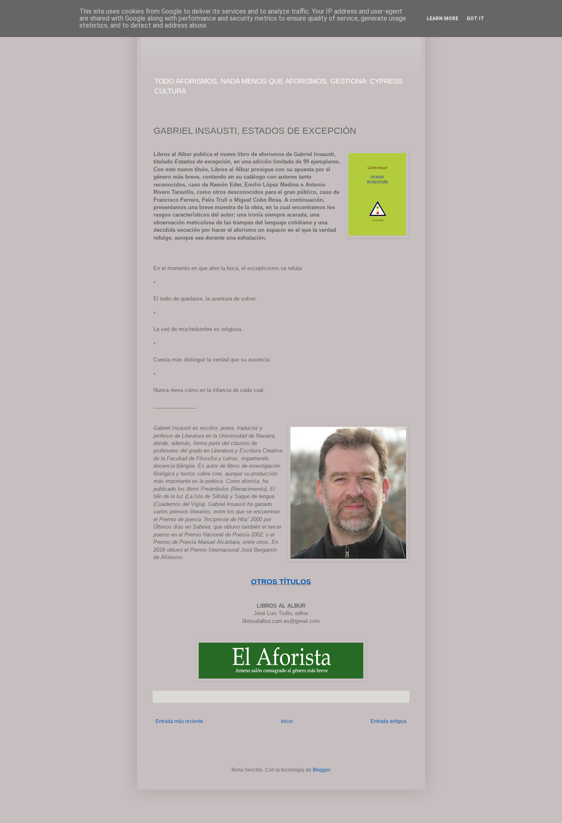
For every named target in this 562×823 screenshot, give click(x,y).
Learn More (442, 18)
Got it (475, 18)
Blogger (321, 770)
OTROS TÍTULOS (281, 582)
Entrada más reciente (179, 721)
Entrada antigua (388, 721)
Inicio (287, 721)
